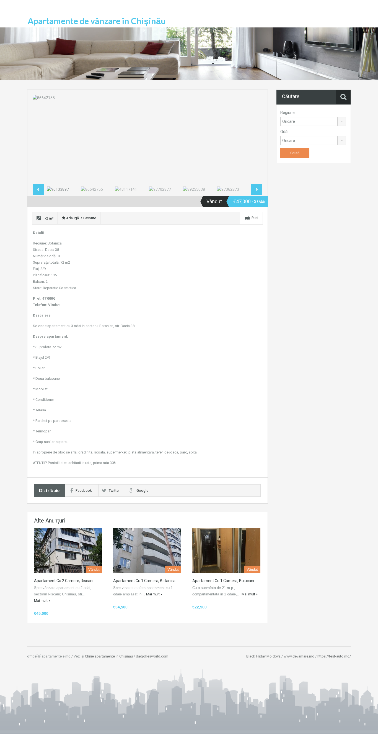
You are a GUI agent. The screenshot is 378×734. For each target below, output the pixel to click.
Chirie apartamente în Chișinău (109, 656)
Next (252, 139)
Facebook (84, 490)
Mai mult (41, 600)
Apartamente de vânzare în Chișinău (97, 21)
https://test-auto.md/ (334, 656)
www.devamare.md (299, 656)
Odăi (284, 131)
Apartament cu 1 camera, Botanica (144, 580)
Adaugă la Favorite (80, 218)
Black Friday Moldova (263, 656)
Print (255, 218)
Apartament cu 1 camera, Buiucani (223, 580)
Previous (42, 139)
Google (142, 490)
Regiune (287, 112)
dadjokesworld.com (152, 656)
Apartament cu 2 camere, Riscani (63, 580)
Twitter (114, 490)
